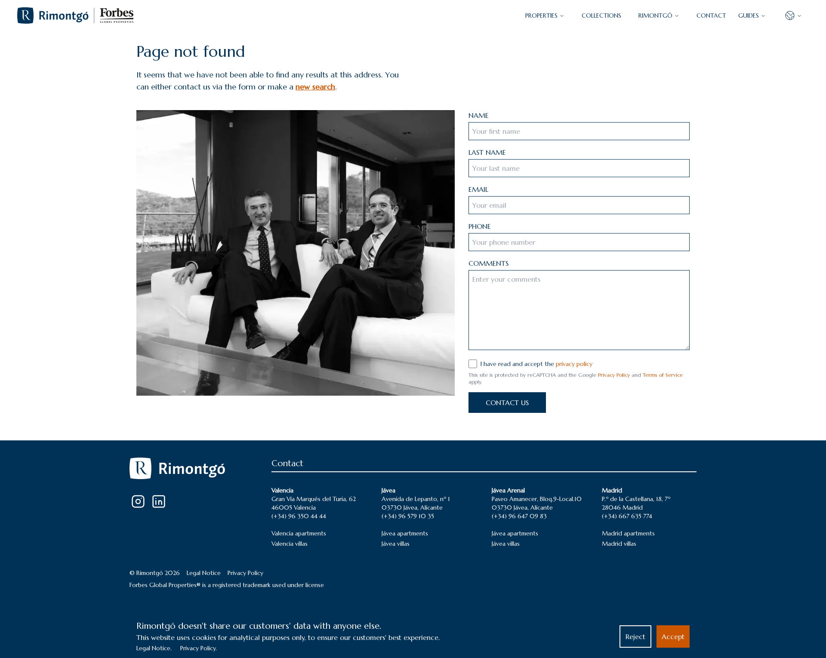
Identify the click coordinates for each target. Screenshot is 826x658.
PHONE (479, 226)
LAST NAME (487, 152)
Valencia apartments (298, 533)
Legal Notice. (154, 648)
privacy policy (574, 364)
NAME (478, 115)
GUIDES (748, 15)
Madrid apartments (628, 533)
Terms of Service (663, 375)
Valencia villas (289, 543)
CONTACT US (507, 402)
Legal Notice (204, 573)
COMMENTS (488, 263)
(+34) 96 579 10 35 (408, 516)
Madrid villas (619, 543)
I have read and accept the (536, 364)
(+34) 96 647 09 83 (519, 516)
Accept (673, 636)
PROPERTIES (541, 15)
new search (315, 87)
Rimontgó (655, 15)
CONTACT (711, 15)
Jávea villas (396, 543)
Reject (635, 636)
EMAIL (478, 189)
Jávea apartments (405, 533)
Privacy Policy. (198, 648)
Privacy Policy (614, 375)
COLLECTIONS (601, 15)
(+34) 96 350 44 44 (298, 516)
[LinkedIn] (158, 501)
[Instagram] (138, 501)
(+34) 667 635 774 (627, 516)
